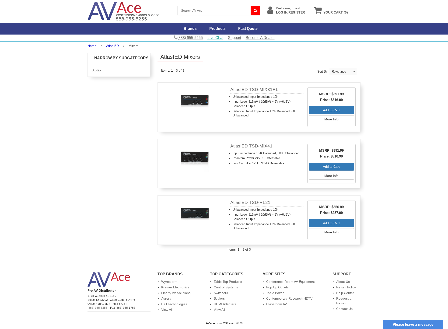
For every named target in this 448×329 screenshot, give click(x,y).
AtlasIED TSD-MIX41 (251, 146)
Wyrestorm (169, 282)
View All (166, 310)
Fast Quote (248, 29)
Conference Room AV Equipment (290, 282)
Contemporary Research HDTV (289, 298)
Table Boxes (275, 293)
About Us (343, 282)
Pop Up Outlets (277, 287)
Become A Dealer (260, 38)
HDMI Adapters (225, 304)
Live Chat (215, 38)
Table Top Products (228, 282)
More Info (331, 119)
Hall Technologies (174, 304)
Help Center (345, 293)
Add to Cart (331, 110)
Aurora (166, 298)
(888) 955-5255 (97, 307)
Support (234, 38)
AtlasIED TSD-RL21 (250, 202)
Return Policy (346, 287)
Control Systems (226, 287)
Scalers (219, 298)
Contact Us (344, 309)
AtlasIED (112, 46)
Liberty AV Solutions (175, 293)
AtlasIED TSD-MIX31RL (254, 89)
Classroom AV (276, 304)
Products (217, 29)
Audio (96, 70)
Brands (190, 29)
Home (92, 46)
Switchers (221, 293)
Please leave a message (413, 324)
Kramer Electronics (175, 287)
